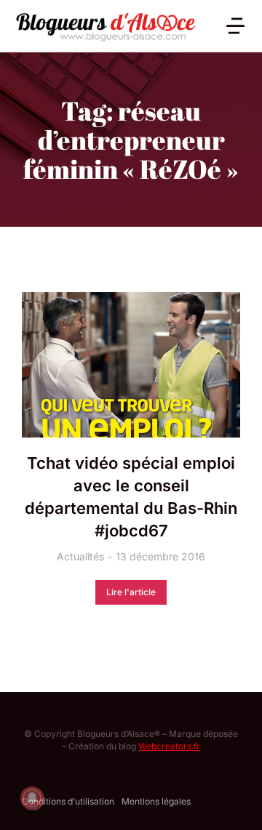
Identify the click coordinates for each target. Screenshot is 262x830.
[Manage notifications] (32, 798)
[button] (235, 26)
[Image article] (131, 365)
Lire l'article (131, 592)
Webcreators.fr (169, 746)
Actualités (80, 556)
